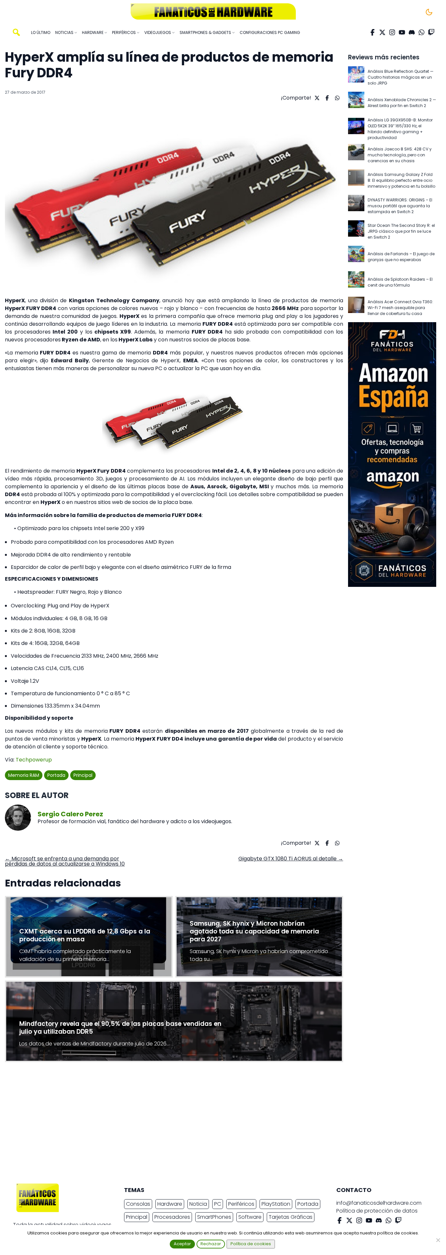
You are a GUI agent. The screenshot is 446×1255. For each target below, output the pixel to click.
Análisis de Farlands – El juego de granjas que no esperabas (401, 256)
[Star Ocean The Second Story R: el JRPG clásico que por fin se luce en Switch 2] (356, 231)
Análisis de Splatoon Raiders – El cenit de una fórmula (400, 282)
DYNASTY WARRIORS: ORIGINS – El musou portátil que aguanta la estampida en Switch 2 (400, 205)
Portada (56, 775)
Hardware (169, 1204)
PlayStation (276, 1204)
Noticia (198, 1204)
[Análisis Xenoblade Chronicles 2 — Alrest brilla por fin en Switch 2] (356, 103)
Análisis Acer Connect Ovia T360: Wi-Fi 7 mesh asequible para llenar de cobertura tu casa (400, 307)
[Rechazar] (438, 1240)
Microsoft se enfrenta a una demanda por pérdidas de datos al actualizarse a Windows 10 (65, 861)
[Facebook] (372, 32)
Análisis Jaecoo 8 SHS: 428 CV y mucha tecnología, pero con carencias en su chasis (400, 155)
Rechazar (210, 1244)
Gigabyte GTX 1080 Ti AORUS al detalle (290, 858)
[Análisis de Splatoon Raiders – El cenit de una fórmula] (356, 282)
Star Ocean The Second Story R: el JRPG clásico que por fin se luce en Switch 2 (401, 231)
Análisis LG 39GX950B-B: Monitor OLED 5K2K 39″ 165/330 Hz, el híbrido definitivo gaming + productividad (400, 128)
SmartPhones (214, 1217)
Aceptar (182, 1244)
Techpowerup (34, 759)
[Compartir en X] (316, 98)
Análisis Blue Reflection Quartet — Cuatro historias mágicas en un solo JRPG (401, 77)
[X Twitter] (382, 32)
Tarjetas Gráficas (290, 1217)
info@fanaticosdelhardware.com (379, 1203)
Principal (82, 775)
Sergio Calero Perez (70, 814)
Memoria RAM (23, 775)
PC (217, 1204)
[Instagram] (392, 32)
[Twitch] (431, 32)
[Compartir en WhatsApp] (336, 98)
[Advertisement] (218, 1124)
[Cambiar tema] (429, 12)
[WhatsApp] (421, 32)
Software (250, 1217)
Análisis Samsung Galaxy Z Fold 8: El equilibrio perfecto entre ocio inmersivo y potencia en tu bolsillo (401, 180)
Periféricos (241, 1204)
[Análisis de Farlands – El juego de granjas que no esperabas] (356, 257)
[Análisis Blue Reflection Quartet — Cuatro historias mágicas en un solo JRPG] (356, 77)
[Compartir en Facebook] (326, 98)
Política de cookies (251, 1244)
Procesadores (172, 1217)
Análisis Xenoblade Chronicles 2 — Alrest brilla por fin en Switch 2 (402, 102)
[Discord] (411, 32)
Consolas (138, 1204)
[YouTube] (402, 32)
